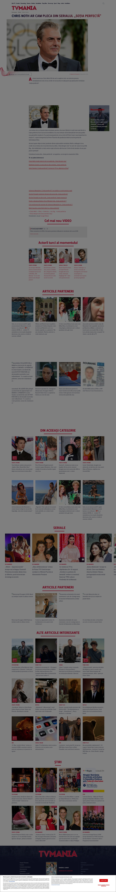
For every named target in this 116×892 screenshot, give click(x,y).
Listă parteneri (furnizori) (55, 884)
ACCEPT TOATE (104, 880)
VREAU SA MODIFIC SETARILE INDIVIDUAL (103, 885)
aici (16, 886)
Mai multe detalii (12, 881)
